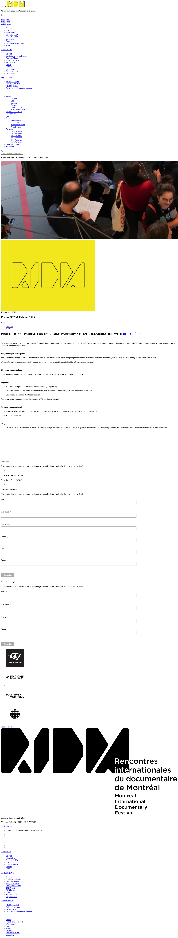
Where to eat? (11, 114)
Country (4, 560)
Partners (9, 41)
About (8, 96)
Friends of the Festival (14, 922)
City (2, 548)
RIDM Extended (12, 82)
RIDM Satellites (12, 86)
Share (3, 322)
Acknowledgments (18, 109)
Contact (14, 103)
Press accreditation (18, 125)
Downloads (15, 122)
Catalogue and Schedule (15, 879)
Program (9, 28)
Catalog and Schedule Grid (16, 56)
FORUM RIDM (7, 873)
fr (1, 17)
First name (6, 512)
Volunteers (10, 39)
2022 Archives (16, 133)
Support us (10, 146)
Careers (13, 105)
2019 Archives (16, 140)
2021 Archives (16, 136)
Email (4, 499)
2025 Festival (6, 852)
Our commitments (12, 144)
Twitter (8, 329)
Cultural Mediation (13, 84)
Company (4, 537)
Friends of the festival (14, 112)
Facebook (9, 327)
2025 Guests (10, 888)
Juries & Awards (12, 37)
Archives (9, 129)
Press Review (16, 127)
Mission (14, 99)
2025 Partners (11, 890)
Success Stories (12, 71)
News (8, 116)
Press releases (16, 120)
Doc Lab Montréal (13, 58)
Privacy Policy (16, 107)
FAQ (8, 45)
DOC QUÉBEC (132, 334)
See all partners (7, 727)
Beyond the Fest (7, 901)
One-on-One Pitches (13, 886)
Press (8, 118)
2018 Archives (16, 142)
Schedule (9, 30)
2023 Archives (16, 131)
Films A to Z (10, 32)
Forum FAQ (10, 69)
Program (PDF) (12, 35)
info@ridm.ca (6, 826)
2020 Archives (16, 138)
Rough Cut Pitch (12, 60)
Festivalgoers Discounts (15, 43)
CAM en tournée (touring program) (19, 88)
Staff (12, 101)
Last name (6, 524)
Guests (8, 65)
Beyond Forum (11, 73)
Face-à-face (10, 62)
